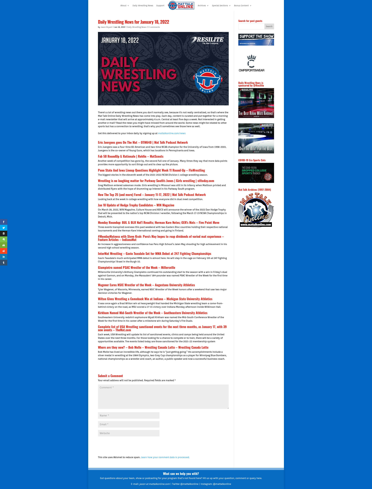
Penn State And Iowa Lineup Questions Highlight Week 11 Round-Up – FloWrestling (151, 170)
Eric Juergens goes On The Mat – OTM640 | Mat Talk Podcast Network (143, 142)
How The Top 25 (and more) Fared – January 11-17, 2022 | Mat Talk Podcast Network (152, 194)
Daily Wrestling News (143, 5)
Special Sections (220, 5)
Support (160, 5)
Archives (202, 5)
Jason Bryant (106, 27)
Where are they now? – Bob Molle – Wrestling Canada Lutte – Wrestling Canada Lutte (153, 347)
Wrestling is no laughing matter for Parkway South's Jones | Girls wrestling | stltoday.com (156, 180)
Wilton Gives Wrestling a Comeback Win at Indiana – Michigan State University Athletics (155, 298)
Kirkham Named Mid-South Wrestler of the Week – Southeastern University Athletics (152, 312)
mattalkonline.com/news (172, 133)
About (123, 5)
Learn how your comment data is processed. (165, 457)
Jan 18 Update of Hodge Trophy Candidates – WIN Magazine (136, 205)
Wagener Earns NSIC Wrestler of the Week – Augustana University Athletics (146, 284)
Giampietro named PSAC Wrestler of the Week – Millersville (136, 267)
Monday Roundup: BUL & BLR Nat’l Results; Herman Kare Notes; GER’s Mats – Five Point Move (158, 222)
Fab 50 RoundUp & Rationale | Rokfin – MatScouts (130, 156)
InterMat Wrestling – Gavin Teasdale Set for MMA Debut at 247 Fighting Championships (154, 253)
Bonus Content (241, 5)
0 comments (154, 27)
